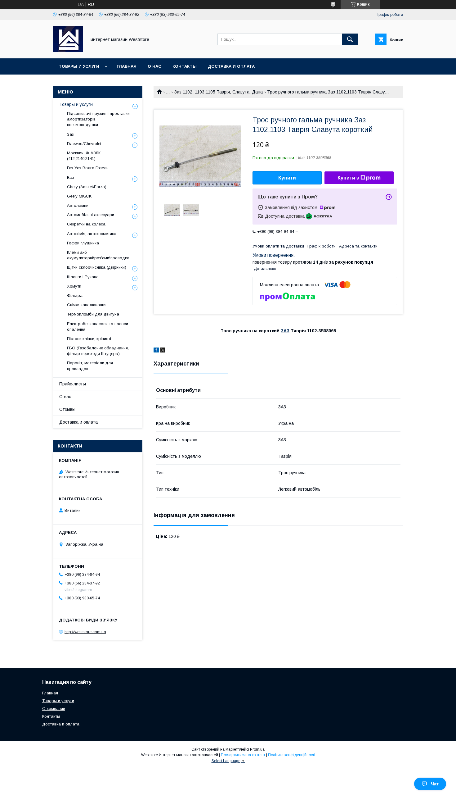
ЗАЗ (285, 330)
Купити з (348, 177)
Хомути (74, 286)
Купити (287, 177)
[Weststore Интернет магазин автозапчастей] (68, 50)
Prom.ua (257, 749)
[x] (162, 350)
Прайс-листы (72, 383)
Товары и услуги (79, 66)
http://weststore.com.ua (85, 631)
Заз (70, 134)
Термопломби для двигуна (93, 314)
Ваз (70, 177)
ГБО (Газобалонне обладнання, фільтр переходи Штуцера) (98, 351)
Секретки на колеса (86, 224)
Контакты (184, 66)
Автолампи (77, 205)
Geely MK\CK (79, 196)
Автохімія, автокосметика (91, 233)
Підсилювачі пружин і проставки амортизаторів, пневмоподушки (98, 119)
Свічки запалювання (86, 304)
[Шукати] (350, 39)
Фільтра (75, 295)
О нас (154, 66)
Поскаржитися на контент (243, 755)
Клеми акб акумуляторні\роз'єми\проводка (98, 255)
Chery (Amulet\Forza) (86, 186)
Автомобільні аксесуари (90, 214)
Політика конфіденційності (291, 755)
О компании (53, 708)
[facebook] (156, 350)
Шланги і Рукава (83, 277)
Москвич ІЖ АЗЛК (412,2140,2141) (84, 156)
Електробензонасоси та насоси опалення (97, 326)
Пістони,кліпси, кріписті (89, 338)
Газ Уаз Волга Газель (88, 168)
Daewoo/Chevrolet (84, 143)
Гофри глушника (83, 243)
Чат (435, 783)
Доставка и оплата (231, 66)
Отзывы (67, 409)
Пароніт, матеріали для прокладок (90, 366)
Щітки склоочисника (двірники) (96, 267)
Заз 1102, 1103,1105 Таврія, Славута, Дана (218, 91)
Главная (126, 66)
